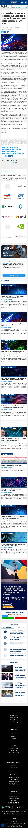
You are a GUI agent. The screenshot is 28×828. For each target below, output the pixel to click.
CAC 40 (4, 6)
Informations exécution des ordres (10, 811)
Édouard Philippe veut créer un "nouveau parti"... (20, 693)
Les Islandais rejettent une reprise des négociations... (20, 669)
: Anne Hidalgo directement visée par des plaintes (18, 652)
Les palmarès (14, 755)
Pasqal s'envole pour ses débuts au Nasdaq (13, 324)
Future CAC (15, 6)
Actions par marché (14, 753)
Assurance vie (14, 765)
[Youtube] (18, 803)
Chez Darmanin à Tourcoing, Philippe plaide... (20, 677)
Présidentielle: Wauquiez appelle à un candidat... (20, 685)
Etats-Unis (17, 149)
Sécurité (18, 816)
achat (8, 618)
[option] (15, 6)
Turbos (14, 738)
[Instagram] (8, 803)
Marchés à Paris (14, 750)
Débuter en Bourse (14, 777)
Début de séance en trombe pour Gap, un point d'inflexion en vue (12, 406)
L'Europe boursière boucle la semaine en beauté (11, 489)
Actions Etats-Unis (9, 153)
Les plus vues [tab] (20, 627)
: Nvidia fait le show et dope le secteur (17, 638)
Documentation (7, 604)
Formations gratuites (14, 781)
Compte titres (14, 717)
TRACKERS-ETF (14, 736)
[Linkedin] (16, 803)
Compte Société (14, 719)
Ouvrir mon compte (8, 607)
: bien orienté (16, 644)
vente (20, 618)
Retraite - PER (14, 767)
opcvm (14, 732)
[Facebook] (11, 803)
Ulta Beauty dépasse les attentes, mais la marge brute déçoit (12, 352)
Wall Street (7, 149)
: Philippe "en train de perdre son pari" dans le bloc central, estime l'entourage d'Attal (18, 634)
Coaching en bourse (14, 784)
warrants (14, 734)
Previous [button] (12, 6)
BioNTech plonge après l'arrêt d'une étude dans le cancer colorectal (13, 379)
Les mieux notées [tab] (7, 627)
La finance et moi (14, 779)
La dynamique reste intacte (18, 655)
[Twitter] (13, 803)
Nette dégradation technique (11, 465)
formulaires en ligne (14, 722)
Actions (20, 153)
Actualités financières (10, 147)
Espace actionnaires (14, 798)
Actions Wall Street (10, 151)
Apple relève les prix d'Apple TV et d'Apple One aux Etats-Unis (13, 297)
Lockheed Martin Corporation (14, 612)
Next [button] (27, 6)
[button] (22, 2)
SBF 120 (22, 6)
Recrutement (14, 800)
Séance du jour (14, 748)
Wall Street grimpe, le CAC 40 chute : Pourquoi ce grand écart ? (13, 439)
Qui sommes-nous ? (14, 794)
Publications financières (14, 796)
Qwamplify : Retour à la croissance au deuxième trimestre (13, 545)
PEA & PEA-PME (14, 715)
